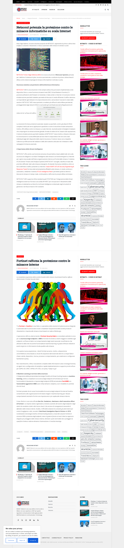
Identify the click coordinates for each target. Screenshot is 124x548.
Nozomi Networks (98, 202)
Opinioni (44, 9)
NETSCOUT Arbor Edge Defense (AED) (29, 75)
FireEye (90, 193)
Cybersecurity (96, 186)
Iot (81, 200)
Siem (58, 432)
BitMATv (23, 1)
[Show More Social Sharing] (55, 38)
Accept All (33, 540)
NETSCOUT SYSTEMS (45, 192)
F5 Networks (83, 193)
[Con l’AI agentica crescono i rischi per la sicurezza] (66, 227)
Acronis (83, 172)
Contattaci (86, 1)
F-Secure (101, 191)
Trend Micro (86, 222)
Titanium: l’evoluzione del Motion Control (91, 119)
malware (98, 200)
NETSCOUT (20, 90)
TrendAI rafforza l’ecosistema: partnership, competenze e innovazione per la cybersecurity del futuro (93, 50)
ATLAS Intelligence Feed (44, 171)
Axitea (83, 175)
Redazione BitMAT (23, 35)
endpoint (19, 432)
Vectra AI (96, 222)
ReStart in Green (68, 1)
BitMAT (18, 1)
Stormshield (95, 219)
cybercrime (83, 187)
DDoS (90, 190)
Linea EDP (36, 1)
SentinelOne (91, 212)
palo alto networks (87, 205)
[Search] (108, 9)
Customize (11, 540)
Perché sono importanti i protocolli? (90, 98)
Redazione (78, 538)
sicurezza (55, 192)
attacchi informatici (98, 172)
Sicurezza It (83, 219)
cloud (86, 183)
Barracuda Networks (92, 175)
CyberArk (101, 183)
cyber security (84, 191)
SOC (89, 219)
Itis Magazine (44, 1)
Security (83, 212)
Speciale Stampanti (78, 1)
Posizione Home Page (23, 23)
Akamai (90, 172)
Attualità (35, 9)
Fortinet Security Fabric (37, 432)
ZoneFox (64, 432)
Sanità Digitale (59, 1)
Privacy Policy (68, 538)
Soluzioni (60, 9)
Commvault (93, 183)
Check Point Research (86, 177)
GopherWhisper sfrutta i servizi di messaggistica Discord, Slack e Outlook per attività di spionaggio (43, 5)
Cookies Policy (57, 538)
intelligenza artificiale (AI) (97, 196)
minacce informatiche (86, 203)
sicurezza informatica (97, 216)
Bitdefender (102, 174)
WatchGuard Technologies (88, 225)
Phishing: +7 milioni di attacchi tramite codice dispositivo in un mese (25, 236)
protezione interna (50, 432)
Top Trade (29, 1)
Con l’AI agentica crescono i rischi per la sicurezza (67, 235)
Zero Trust (99, 225)
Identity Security (84, 196)
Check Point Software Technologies (92, 180)
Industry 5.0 (51, 1)
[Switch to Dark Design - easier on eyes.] (105, 9)
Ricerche (52, 9)
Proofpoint (85, 209)
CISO (82, 183)
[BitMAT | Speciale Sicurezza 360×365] (21, 9)
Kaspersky (88, 199)
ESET (96, 191)
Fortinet (96, 194)
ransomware (96, 209)
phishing (98, 205)
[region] (21, 535)
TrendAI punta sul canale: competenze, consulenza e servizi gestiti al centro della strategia (91, 75)
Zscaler (82, 227)
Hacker (102, 193)
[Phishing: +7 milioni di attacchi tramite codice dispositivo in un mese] (26, 227)
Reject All (22, 540)
